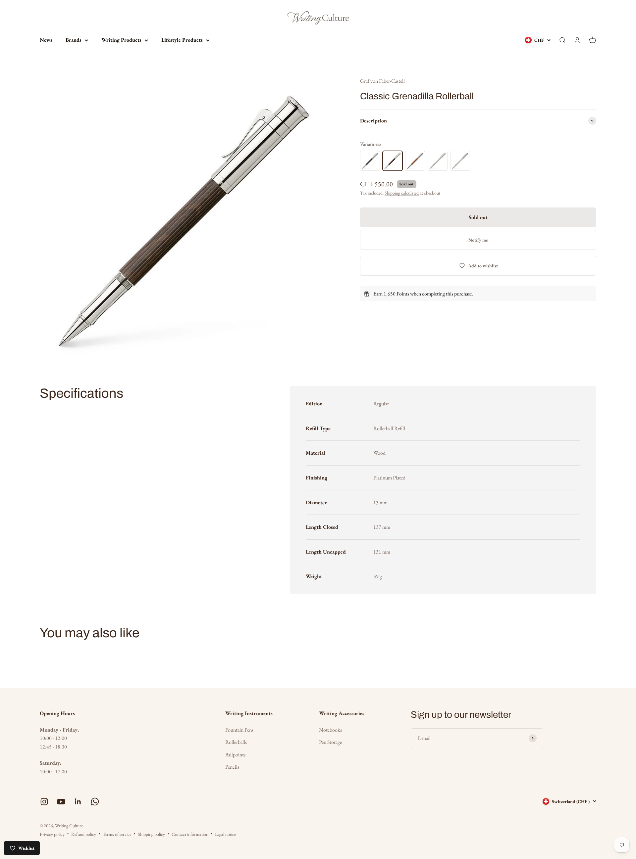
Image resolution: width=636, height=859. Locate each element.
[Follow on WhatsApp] (94, 801)
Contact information (190, 834)
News (46, 39)
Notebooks (330, 729)
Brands (73, 39)
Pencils (232, 766)
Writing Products (121, 39)
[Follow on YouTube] (61, 801)
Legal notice (225, 834)
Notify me (478, 240)
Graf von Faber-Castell (382, 80)
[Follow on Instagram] (44, 801)
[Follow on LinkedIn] (78, 801)
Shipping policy (151, 834)
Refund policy (83, 834)
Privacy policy (52, 834)
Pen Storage (330, 742)
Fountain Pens (239, 729)
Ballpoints (235, 754)
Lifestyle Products (182, 39)
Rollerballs (236, 742)
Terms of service (117, 834)
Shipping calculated (402, 193)
